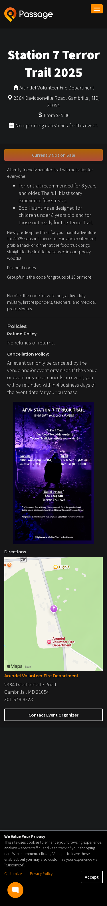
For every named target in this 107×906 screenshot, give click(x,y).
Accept (92, 877)
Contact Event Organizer (53, 715)
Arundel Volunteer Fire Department (41, 675)
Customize (13, 873)
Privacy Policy (41, 873)
